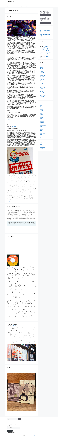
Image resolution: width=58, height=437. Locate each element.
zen (28, 6)
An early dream (12, 125)
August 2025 (42, 79)
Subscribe (10, 430)
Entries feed (42, 145)
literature (41, 118)
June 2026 (41, 67)
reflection (21, 6)
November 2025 (42, 75)
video (41, 134)
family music (42, 114)
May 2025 (41, 83)
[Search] (19, 419)
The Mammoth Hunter (43, 36)
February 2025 (42, 87)
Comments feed (42, 147)
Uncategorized (42, 133)
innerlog (41, 117)
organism (10, 16)
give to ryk (45, 22)
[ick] (40, 106)
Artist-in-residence (13, 324)
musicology (42, 121)
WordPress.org (42, 148)
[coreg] (41, 105)
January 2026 (42, 72)
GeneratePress (34, 435)
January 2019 (42, 96)
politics (18, 6)
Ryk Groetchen (10, 1)
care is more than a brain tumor (45, 30)
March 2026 (42, 71)
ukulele (26, 6)
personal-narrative (9, 6)
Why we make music (13, 206)
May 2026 (41, 68)
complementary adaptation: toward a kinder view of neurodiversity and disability (45, 52)
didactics (41, 110)
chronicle (41, 109)
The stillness (11, 236)
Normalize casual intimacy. (44, 31)
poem (14, 6)
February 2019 (42, 95)
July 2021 (41, 91)
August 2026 (42, 64)
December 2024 (42, 88)
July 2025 (41, 80)
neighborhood (42, 122)
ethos (41, 113)
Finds (8, 367)
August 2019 (42, 92)
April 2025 (41, 84)
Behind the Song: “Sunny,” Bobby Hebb (15, 228)
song (41, 130)
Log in (41, 144)
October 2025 (42, 76)
